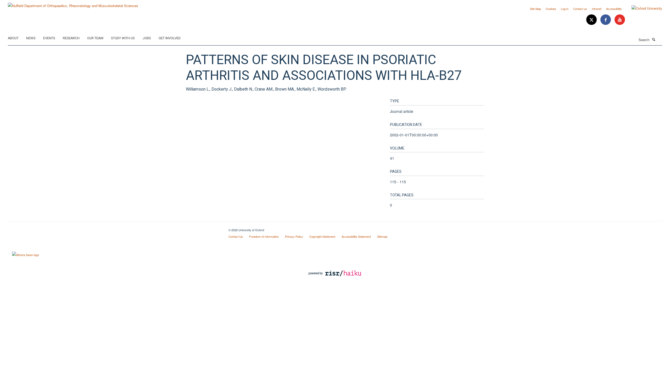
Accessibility (614, 9)
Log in (564, 9)
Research (71, 38)
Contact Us (235, 236)
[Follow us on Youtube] (620, 19)
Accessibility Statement (356, 236)
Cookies (551, 9)
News (31, 38)
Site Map (535, 9)
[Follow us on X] (592, 19)
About (13, 38)
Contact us (580, 9)
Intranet (596, 9)
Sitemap (382, 236)
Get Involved (170, 38)
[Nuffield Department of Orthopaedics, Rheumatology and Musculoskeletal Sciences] (73, 3)
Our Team (95, 38)
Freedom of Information (264, 236)
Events (49, 38)
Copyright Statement (322, 236)
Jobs (146, 38)
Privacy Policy (294, 236)
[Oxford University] (643, 8)
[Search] (653, 39)
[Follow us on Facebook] (606, 19)
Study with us (123, 38)
